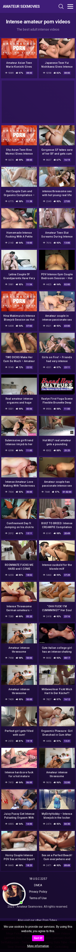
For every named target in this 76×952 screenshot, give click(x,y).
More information (38, 946)
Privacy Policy (38, 891)
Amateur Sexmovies (21, 6)
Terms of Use (38, 898)
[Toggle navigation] (70, 6)
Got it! (38, 938)
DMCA (38, 885)
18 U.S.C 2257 (38, 879)
